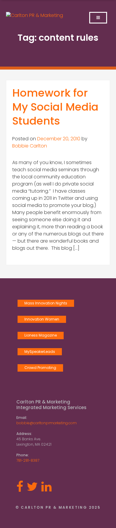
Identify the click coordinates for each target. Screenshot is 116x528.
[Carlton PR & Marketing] (34, 15)
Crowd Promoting (40, 367)
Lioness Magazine (40, 335)
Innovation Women (41, 319)
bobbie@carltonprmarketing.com (46, 422)
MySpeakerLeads (39, 351)
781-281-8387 (27, 460)
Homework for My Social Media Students (55, 106)
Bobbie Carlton (29, 145)
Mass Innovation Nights (45, 303)
